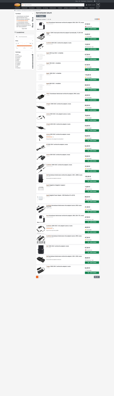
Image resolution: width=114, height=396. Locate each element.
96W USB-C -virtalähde (53, 83)
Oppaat (97, 8)
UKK (79, 1)
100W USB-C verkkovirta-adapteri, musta (58, 104)
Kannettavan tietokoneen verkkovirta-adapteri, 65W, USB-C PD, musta (65, 22)
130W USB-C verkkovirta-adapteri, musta (57, 246)
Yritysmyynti (83, 1)
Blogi (76, 1)
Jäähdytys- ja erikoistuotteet (70, 8)
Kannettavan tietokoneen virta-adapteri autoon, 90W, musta (64, 236)
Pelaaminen (38, 8)
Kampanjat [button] (92, 8)
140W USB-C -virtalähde (53, 73)
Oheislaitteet (32, 8)
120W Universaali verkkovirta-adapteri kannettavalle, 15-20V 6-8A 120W (64, 33)
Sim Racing (45, 8)
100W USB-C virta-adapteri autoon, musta (59, 225)
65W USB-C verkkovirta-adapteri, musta (58, 43)
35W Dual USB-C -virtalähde (54, 53)
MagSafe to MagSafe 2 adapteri (55, 185)
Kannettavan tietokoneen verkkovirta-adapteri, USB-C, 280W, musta (64, 175)
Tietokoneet (17, 8)
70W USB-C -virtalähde (53, 63)
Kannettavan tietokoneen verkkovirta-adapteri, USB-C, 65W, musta (64, 256)
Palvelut (86, 8)
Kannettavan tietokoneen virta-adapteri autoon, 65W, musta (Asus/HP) (64, 206)
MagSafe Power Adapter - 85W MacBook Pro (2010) (60, 195)
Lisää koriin (92, 29)
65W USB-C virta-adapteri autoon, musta (58, 114)
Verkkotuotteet (53, 8)
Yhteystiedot (90, 1)
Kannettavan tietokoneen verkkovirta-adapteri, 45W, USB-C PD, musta (65, 215)
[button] (95, 1)
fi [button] (98, 1)
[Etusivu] (17, 5)
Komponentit (24, 8)
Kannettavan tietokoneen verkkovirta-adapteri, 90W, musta (63, 93)
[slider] (16, 46)
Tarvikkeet (60, 8)
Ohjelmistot (80, 8)
